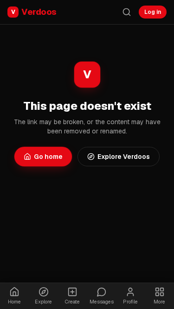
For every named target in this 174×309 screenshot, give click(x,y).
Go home (48, 156)
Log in (152, 12)
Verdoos (34, 11)
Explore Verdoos (123, 156)
